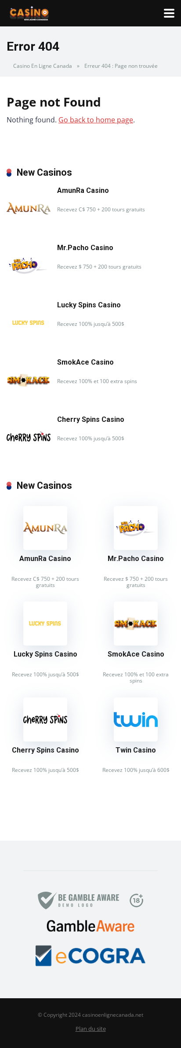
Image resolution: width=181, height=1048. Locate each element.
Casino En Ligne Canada (42, 66)
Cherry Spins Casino (90, 419)
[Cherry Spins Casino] (29, 456)
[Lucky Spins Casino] (29, 342)
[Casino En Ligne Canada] (29, 12)
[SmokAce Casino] (29, 399)
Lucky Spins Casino (89, 305)
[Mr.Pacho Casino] (29, 285)
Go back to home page (95, 120)
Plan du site (91, 1029)
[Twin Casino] (136, 739)
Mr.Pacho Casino (85, 248)
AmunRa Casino (83, 190)
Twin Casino (136, 750)
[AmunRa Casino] (29, 227)
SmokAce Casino (85, 362)
